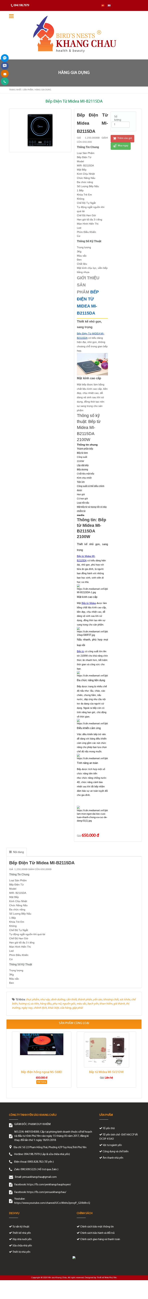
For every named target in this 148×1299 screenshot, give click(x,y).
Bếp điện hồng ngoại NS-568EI (41, 1072)
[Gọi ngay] (5, 81)
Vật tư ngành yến (112, 1145)
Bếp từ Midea (89, 603)
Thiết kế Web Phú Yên (107, 1278)
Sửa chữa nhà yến (22, 1245)
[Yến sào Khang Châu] (74, 35)
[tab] (16, 852)
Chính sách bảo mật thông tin (97, 1226)
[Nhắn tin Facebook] (5, 66)
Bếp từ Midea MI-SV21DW (106, 1072)
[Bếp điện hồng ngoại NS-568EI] (41, 1044)
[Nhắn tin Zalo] (5, 58)
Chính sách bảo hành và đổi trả (97, 1233)
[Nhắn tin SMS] (5, 74)
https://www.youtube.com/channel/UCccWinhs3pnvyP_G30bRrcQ (52, 1203)
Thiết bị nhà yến (21, 1252)
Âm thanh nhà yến (113, 1158)
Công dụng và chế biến (116, 1151)
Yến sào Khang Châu (57, 1278)
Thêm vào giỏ (124, 138)
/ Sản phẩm (27, 90)
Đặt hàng (41, 1082)
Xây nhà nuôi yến (22, 1239)
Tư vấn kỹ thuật (20, 1226)
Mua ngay (122, 145)
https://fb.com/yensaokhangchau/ (46, 1192)
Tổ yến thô (109, 1128)
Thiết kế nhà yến (21, 1233)
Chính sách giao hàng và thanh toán (100, 1239)
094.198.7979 (21, 5)
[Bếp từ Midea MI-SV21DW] (106, 1050)
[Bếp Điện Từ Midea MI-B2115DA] (40, 130)
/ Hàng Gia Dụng (42, 90)
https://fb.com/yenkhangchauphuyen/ (49, 1184)
